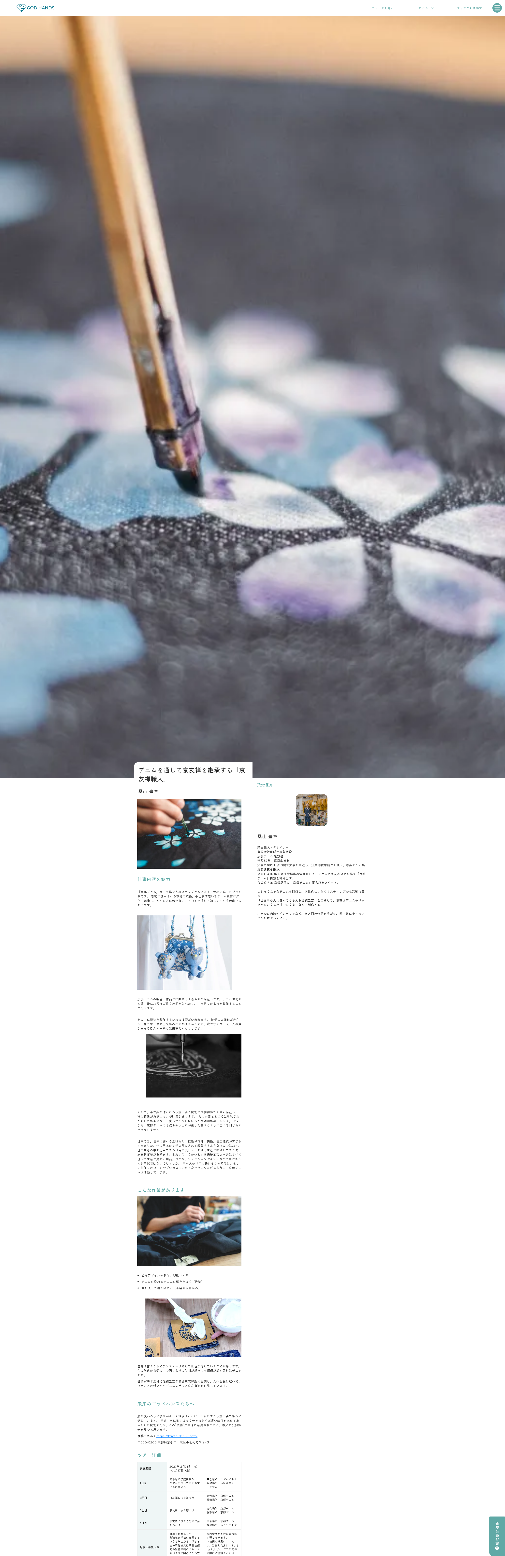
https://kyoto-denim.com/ (176, 1435)
